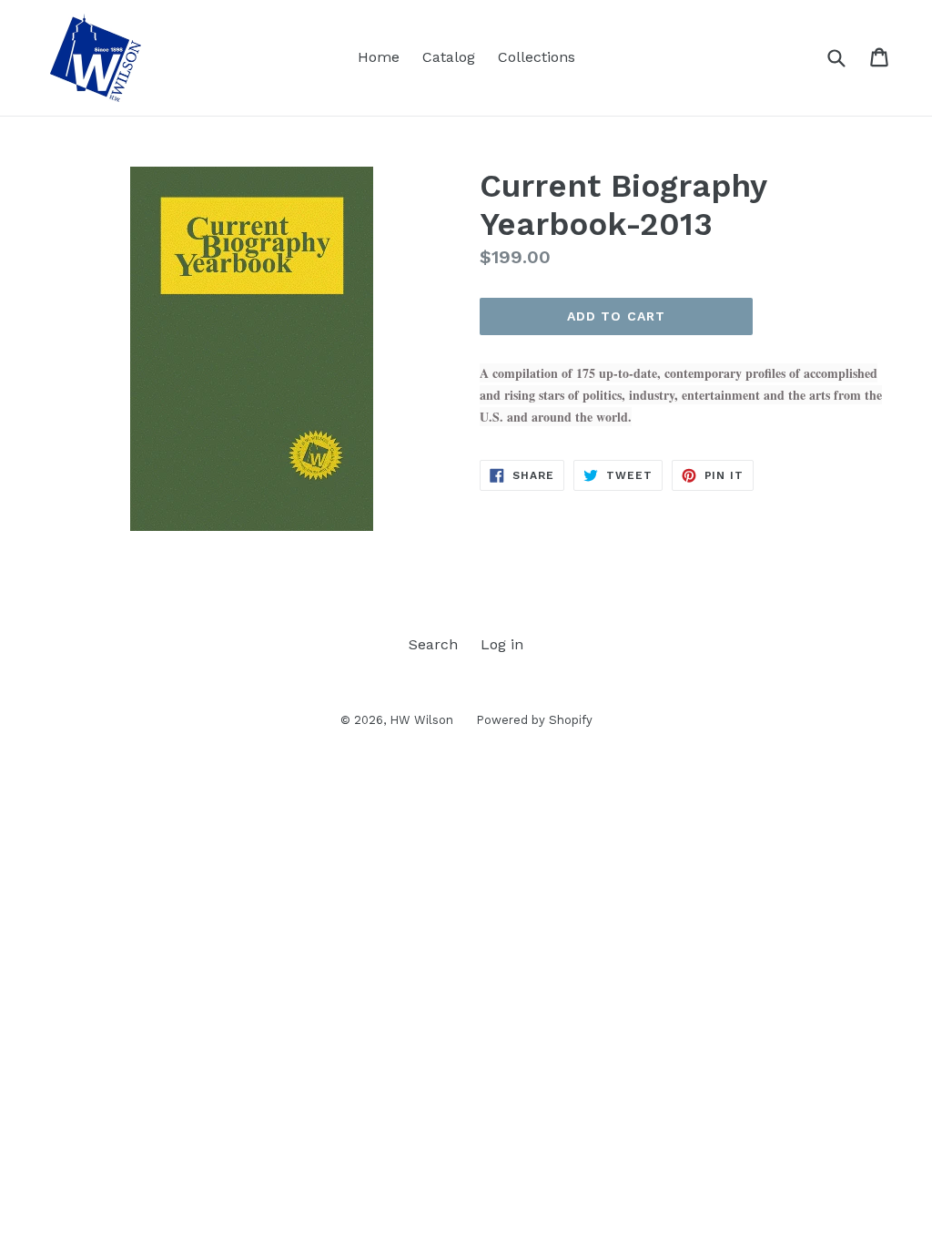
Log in (502, 644)
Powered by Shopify (534, 720)
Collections (536, 57)
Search (433, 644)
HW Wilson (421, 720)
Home (379, 57)
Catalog (448, 57)
